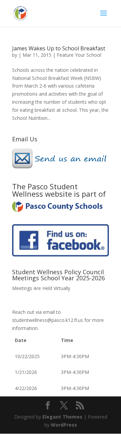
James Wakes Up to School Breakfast (58, 48)
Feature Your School (79, 55)
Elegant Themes (62, 417)
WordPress (64, 425)
